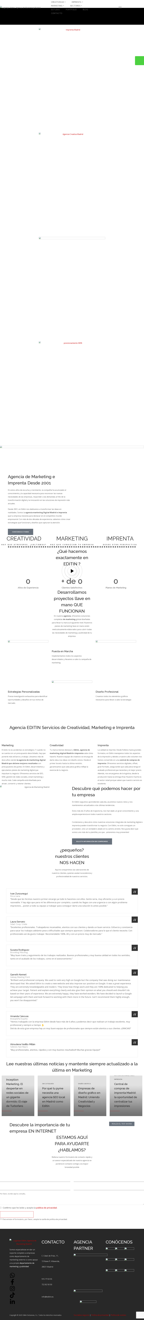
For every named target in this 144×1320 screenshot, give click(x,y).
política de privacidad (46, 1208)
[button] (20, 532)
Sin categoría (48, 1084)
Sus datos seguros (81, 1315)
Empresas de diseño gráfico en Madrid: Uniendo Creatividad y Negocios (89, 1097)
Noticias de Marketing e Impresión (124, 1077)
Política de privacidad (100, 1315)
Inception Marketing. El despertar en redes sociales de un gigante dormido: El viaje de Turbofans (17, 1093)
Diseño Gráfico (84, 1084)
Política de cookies (118, 1315)
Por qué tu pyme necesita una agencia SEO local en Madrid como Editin (53, 1097)
